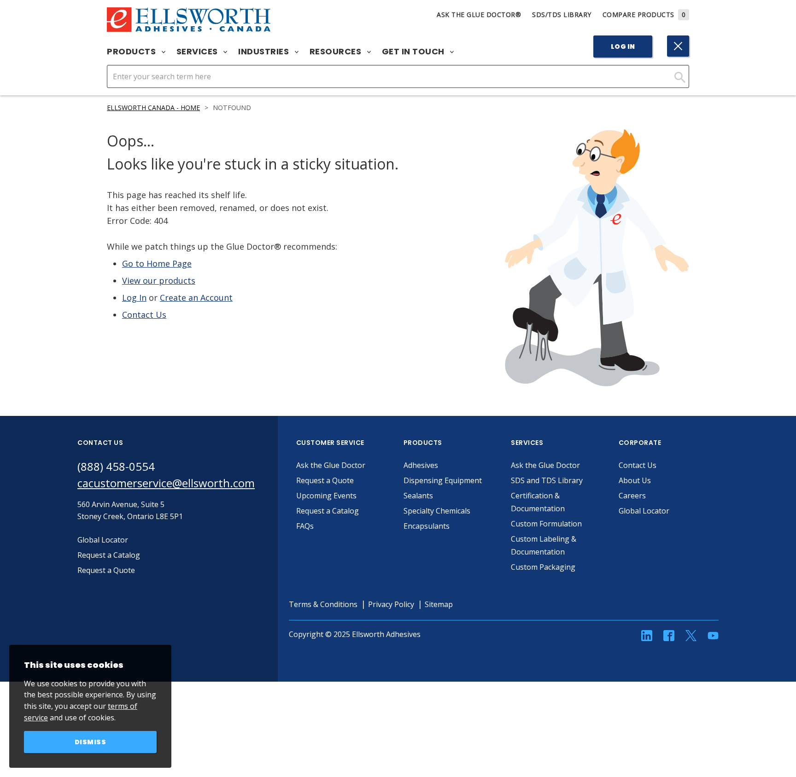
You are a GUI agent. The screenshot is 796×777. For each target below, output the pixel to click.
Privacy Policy (391, 604)
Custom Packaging (543, 567)
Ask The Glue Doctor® (479, 14)
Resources (336, 51)
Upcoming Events (326, 496)
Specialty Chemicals (437, 511)
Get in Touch (414, 51)
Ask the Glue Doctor (330, 465)
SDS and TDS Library (547, 480)
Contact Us (144, 314)
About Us (635, 480)
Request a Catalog (327, 511)
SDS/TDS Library (561, 14)
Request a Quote (325, 480)
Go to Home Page (157, 263)
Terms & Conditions (323, 604)
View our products (158, 280)
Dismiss (90, 742)
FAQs (305, 526)
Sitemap (439, 604)
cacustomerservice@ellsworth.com (166, 483)
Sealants (418, 496)
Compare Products (644, 14)
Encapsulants (427, 526)
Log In (623, 46)
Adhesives (421, 465)
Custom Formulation (546, 524)
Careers (632, 496)
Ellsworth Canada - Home (153, 107)
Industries (264, 51)
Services (198, 51)
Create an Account (196, 297)
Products (132, 51)
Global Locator (644, 511)
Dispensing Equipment (443, 480)
